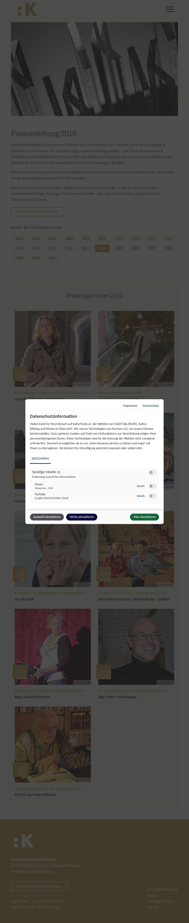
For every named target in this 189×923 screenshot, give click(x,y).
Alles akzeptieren (144, 517)
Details (141, 486)
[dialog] (94, 461)
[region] (95, 461)
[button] (151, 472)
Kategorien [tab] (40, 458)
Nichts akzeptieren (82, 517)
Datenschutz (151, 405)
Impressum (130, 405)
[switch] (152, 472)
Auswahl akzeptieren (46, 517)
